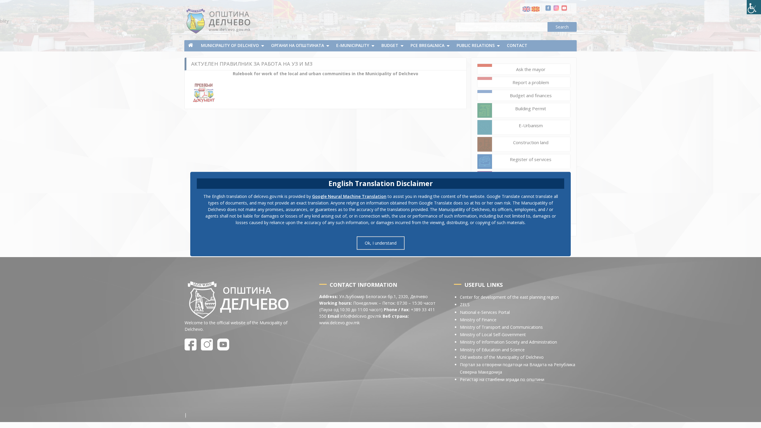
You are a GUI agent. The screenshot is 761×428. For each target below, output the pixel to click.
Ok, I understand (381, 243)
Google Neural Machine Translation (349, 196)
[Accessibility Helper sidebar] (754, 7)
